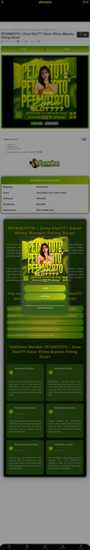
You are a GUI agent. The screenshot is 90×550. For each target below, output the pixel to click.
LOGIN (45, 288)
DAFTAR (45, 296)
